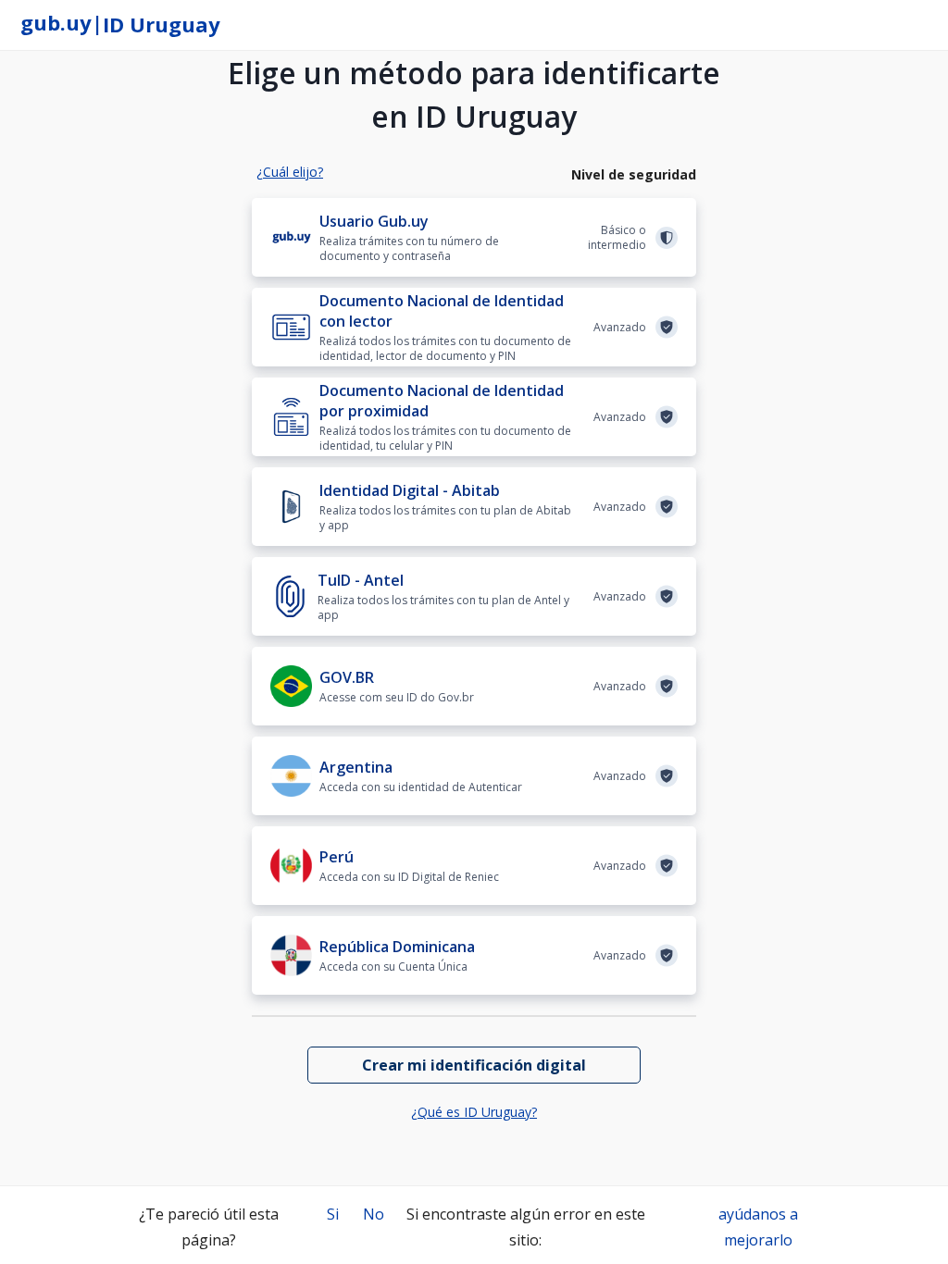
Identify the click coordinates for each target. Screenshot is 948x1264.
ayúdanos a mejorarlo (758, 1227)
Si (333, 1214)
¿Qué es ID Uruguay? (474, 1112)
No (373, 1214)
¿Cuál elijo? (289, 171)
